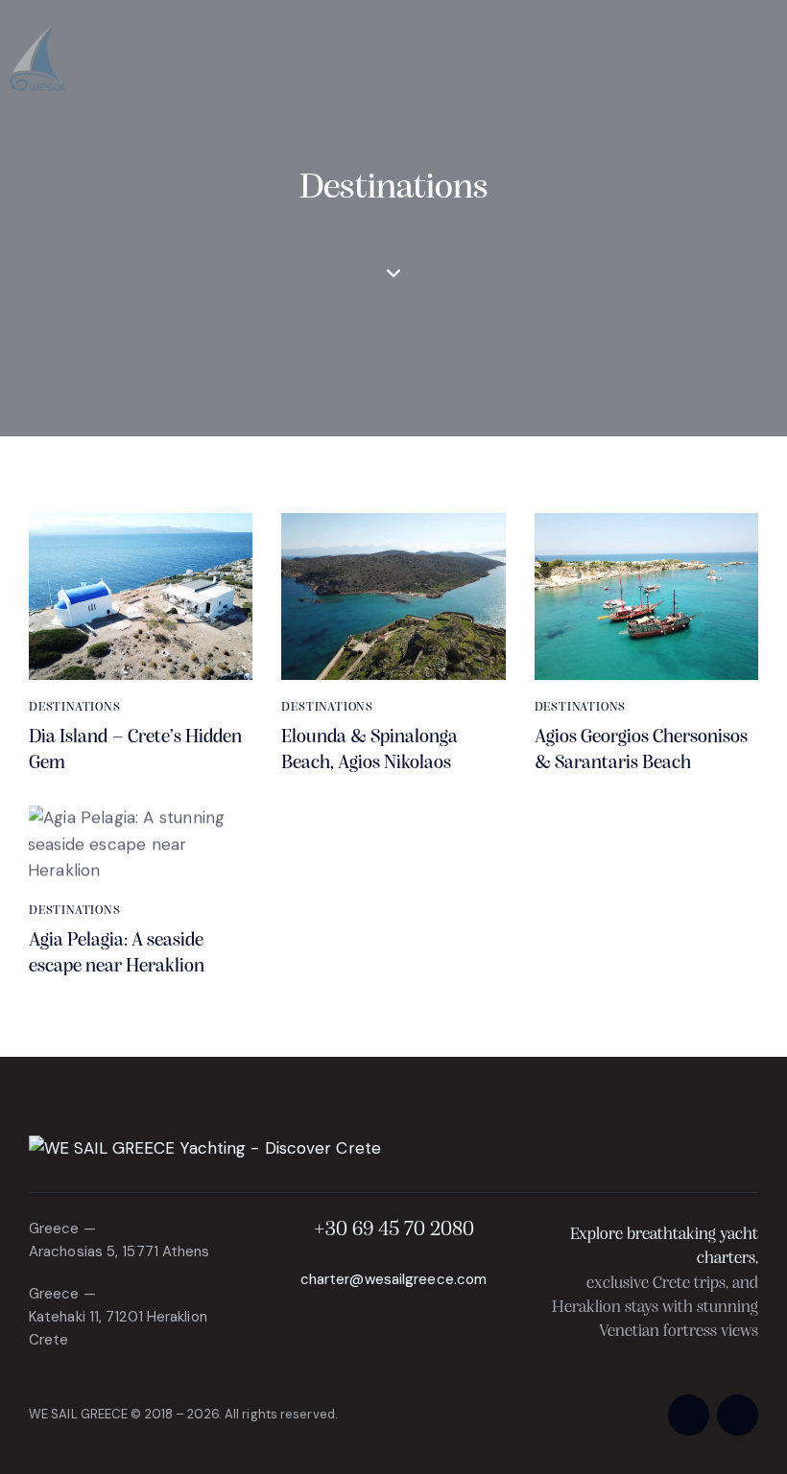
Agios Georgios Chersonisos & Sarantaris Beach (641, 750)
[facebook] (688, 1415)
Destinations (75, 707)
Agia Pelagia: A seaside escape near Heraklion (116, 953)
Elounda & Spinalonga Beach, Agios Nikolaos (369, 750)
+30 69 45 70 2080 (394, 1230)
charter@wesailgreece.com (393, 1279)
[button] (771, 61)
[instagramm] (737, 1415)
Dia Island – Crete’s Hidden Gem (135, 750)
